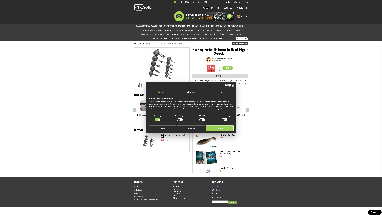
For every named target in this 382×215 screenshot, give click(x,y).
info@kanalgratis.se (181, 198)
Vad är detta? (243, 18)
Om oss (136, 193)
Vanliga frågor (138, 190)
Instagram (217, 190)
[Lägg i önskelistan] (247, 49)
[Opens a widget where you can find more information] (375, 212)
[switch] (180, 119)
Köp (227, 68)
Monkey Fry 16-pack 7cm (226, 168)
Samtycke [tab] (161, 92)
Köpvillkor (136, 187)
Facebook (217, 187)
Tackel (140, 44)
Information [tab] (191, 92)
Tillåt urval (191, 128)
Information (220, 76)
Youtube (217, 193)
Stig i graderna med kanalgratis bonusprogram (146, 199)
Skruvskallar (149, 44)
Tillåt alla (220, 128)
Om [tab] (221, 92)
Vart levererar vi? (241, 44)
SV (212, 8)
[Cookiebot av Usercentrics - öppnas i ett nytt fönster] (225, 85)
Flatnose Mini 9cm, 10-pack (227, 135)
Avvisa (162, 128)
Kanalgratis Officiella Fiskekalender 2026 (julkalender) (230, 152)
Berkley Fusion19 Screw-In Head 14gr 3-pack (173, 136)
